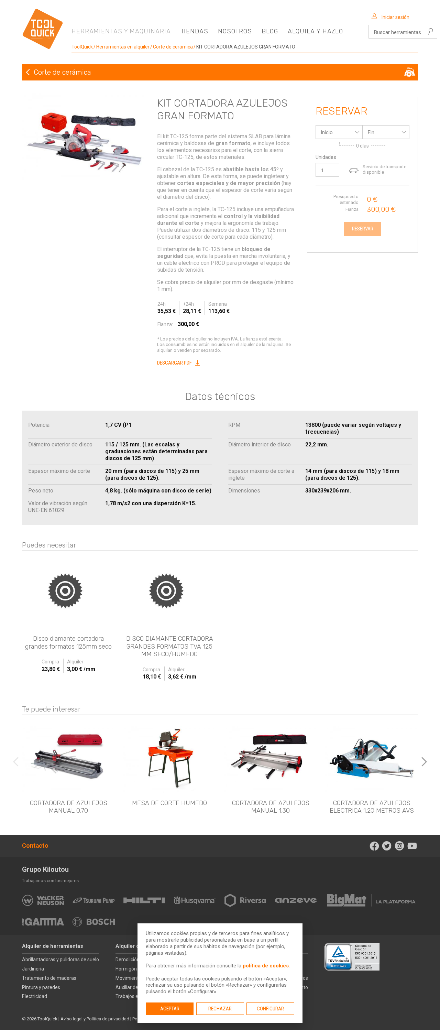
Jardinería (33, 969)
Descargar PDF (174, 363)
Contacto (35, 845)
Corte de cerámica (173, 47)
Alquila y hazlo (315, 31)
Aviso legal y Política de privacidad (94, 1018)
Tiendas (194, 31)
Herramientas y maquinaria (121, 31)
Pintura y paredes (41, 987)
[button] (424, 762)
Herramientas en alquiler (123, 47)
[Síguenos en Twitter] (387, 846)
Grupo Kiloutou (45, 869)
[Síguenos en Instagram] (399, 846)
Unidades (326, 157)
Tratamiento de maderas (49, 978)
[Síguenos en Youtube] (412, 846)
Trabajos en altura (135, 996)
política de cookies (266, 966)
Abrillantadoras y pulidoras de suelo (60, 959)
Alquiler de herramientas (52, 946)
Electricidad (34, 996)
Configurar (270, 1009)
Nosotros (235, 31)
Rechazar (220, 1009)
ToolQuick (82, 47)
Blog (270, 31)
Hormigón (126, 969)
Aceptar (169, 1009)
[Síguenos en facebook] (374, 846)
